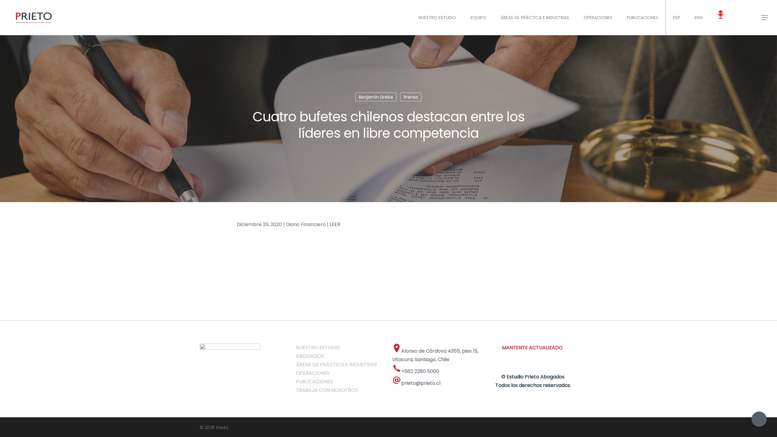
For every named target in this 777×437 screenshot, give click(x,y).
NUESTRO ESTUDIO (437, 18)
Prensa (411, 97)
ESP (676, 18)
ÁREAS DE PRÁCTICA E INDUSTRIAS (535, 18)
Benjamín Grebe (376, 97)
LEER (335, 224)
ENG (699, 18)
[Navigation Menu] (765, 18)
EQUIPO (478, 18)
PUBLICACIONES (642, 18)
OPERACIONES (598, 18)
